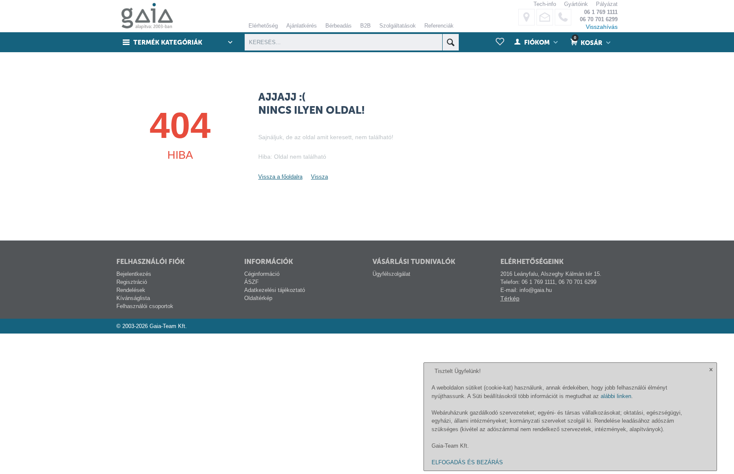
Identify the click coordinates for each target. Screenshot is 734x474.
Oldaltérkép (258, 298)
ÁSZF (251, 282)
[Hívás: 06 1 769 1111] (563, 17)
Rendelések (130, 290)
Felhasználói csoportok (144, 306)
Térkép (509, 298)
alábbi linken (616, 396)
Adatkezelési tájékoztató (274, 290)
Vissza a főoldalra (280, 177)
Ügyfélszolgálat (391, 274)
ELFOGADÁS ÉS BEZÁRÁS (467, 462)
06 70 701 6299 (599, 19)
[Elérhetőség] (526, 17)
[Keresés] (450, 42)
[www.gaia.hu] (144, 16)
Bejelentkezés (133, 274)
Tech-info (545, 4)
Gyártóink (576, 4)
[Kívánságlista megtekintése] (500, 42)
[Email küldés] (544, 17)
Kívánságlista (133, 298)
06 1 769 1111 (601, 12)
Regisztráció (131, 282)
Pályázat (607, 4)
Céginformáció (261, 274)
